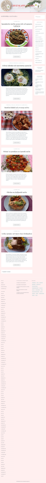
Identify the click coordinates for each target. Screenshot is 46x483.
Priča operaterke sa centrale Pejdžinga (38, 86)
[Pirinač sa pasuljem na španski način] (16, 171)
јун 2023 (2, 346)
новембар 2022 (3, 360)
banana (41, 282)
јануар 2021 (3, 403)
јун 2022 (2, 370)
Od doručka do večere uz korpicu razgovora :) (23, 481)
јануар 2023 (3, 356)
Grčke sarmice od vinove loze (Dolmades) (17, 234)
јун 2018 (2, 460)
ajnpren (34, 282)
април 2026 (3, 295)
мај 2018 (2, 462)
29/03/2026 (16, 27)
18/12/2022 (17, 153)
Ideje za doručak (37, 24)
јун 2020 (2, 413)
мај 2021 (2, 395)
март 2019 (2, 442)
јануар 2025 (3, 315)
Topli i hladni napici (38, 51)
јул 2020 (2, 411)
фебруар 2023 (3, 354)
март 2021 (2, 399)
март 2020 (2, 419)
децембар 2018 (3, 448)
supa (36, 295)
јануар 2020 (3, 423)
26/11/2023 (17, 109)
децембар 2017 (3, 472)
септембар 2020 (3, 407)
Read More (17, 57)
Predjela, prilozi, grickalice (39, 26)
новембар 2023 (3, 336)
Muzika (36, 58)
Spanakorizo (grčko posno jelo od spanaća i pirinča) (16, 25)
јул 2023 (2, 344)
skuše (33, 295)
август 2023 (3, 342)
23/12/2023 (17, 67)
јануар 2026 (3, 301)
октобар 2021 (3, 385)
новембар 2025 (3, 303)
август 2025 (3, 307)
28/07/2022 (16, 235)
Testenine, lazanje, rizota (38, 33)
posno (33, 293)
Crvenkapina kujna (23, 5)
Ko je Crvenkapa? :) (38, 60)
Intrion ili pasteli (23, 282)
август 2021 (3, 389)
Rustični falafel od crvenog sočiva (16, 107)
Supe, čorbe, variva (38, 29)
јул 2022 (2, 368)
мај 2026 (2, 293)
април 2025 (3, 311)
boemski (34, 284)
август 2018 (3, 456)
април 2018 (3, 464)
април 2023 (3, 350)
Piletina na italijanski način (17, 192)
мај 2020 (2, 415)
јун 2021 (2, 393)
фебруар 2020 (3, 421)
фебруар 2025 (3, 313)
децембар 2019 (3, 425)
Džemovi (36, 49)
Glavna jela (17, 21)
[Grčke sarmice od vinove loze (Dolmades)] (16, 252)
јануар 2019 (2, 446)
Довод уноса (3, 284)
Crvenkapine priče (38, 56)
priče (37, 293)
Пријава (2, 282)
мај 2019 (2, 438)
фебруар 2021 (3, 401)
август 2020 (3, 409)
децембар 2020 (3, 405)
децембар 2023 (3, 334)
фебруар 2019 (3, 444)
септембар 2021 (3, 387)
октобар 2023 (3, 338)
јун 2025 (2, 309)
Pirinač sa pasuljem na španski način (16, 151)
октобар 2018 (3, 452)
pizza (41, 291)
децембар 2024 (3, 317)
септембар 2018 (3, 454)
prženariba (41, 293)
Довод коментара (4, 286)
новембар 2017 (3, 474)
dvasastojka (35, 286)
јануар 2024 (3, 332)
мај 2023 (2, 348)
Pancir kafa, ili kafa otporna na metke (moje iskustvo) (39, 93)
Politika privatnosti (38, 62)
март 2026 (2, 297)
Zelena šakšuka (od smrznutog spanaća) (16, 65)
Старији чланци (6, 271)
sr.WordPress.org (3, 288)
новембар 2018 (3, 450)
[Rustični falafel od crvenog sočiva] (16, 129)
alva (38, 282)
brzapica (38, 284)
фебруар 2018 (3, 468)
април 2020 (3, 417)
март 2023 (2, 352)
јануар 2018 (3, 470)
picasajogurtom (35, 291)
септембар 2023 (3, 340)
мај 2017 (2, 476)
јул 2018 (2, 458)
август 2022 (3, 366)
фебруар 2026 (3, 299)
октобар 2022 (3, 362)
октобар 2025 (3, 305)
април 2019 (2, 440)
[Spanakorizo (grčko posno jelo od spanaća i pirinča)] (16, 46)
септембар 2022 (3, 364)
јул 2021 (2, 391)
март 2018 (2, 466)
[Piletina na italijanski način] (16, 210)
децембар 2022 (3, 358)
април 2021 (3, 397)
